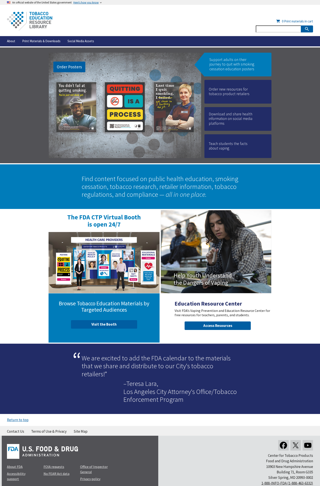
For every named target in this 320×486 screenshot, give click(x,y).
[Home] (29, 21)
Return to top (18, 419)
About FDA (15, 466)
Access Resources (217, 325)
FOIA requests (54, 466)
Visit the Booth (104, 324)
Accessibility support (16, 476)
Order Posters (69, 66)
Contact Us (15, 431)
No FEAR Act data (56, 473)
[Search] (307, 28)
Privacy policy (90, 479)
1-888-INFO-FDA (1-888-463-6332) (287, 483)
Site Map (81, 431)
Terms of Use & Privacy (49, 431)
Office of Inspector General (94, 469)
